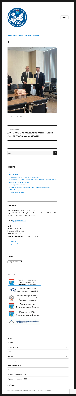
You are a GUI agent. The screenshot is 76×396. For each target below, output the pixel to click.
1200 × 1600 (18, 116)
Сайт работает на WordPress (44, 390)
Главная (10, 338)
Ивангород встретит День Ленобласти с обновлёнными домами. (29, 187)
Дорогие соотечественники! (18, 172)
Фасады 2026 (13, 174)
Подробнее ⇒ (12, 241)
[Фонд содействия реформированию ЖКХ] (24, 290)
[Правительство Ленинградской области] (24, 306)
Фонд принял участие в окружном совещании (24, 177)
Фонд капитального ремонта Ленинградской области (21, 390)
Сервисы (11, 370)
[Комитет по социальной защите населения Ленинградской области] (24, 282)
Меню (64, 17)
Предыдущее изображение (15, 35)
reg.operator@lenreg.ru (19, 221)
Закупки (10, 352)
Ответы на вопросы (14, 365)
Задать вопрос (13, 361)
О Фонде (10, 356)
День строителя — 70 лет (17, 185)
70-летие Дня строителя (16, 192)
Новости (10, 343)
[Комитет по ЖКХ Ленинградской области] (24, 314)
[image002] (24, 322)
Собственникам (13, 347)
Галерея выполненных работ (18, 374)
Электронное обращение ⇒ (16, 244)
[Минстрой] (24, 298)
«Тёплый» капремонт (16, 190)
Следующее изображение (32, 35)
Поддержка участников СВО (17, 379)
